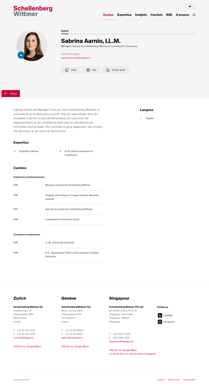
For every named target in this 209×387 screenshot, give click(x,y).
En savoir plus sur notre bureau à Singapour (132, 353)
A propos (182, 15)
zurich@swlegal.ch (24, 337)
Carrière (157, 15)
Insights (141, 15)
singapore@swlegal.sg (121, 341)
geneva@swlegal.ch (72, 337)
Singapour (119, 298)
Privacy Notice (189, 380)
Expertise (124, 15)
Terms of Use (173, 380)
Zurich (20, 298)
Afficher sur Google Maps (27, 346)
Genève (68, 298)
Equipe (108, 15)
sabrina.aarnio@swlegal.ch (76, 57)
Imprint (161, 380)
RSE (169, 15)
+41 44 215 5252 (70, 54)
